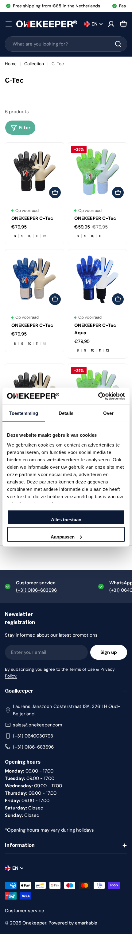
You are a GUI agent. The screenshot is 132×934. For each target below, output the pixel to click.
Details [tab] (66, 413)
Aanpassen (63, 536)
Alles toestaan (66, 519)
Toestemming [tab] (23, 413)
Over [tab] (108, 413)
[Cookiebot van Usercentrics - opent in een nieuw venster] (98, 396)
